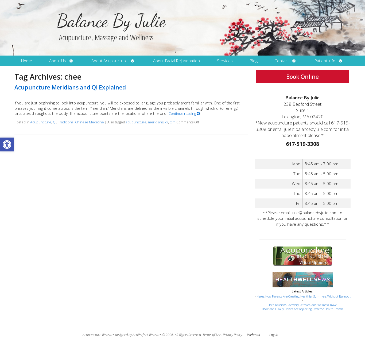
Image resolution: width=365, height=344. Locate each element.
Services (225, 61)
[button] (7, 144)
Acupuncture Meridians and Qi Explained (70, 87)
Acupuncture (40, 122)
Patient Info (324, 61)
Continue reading (183, 113)
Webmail (253, 335)
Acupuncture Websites (98, 335)
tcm (173, 122)
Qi (54, 122)
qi (166, 122)
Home (26, 61)
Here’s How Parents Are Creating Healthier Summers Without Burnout (304, 296)
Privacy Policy (232, 335)
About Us (57, 61)
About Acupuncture (109, 61)
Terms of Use (212, 335)
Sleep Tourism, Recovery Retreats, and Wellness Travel (302, 305)
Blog (254, 61)
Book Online (302, 76)
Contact (281, 61)
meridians (156, 122)
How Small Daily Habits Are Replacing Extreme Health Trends (302, 309)
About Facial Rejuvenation (176, 61)
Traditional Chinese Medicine (81, 122)
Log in (273, 335)
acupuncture (136, 122)
